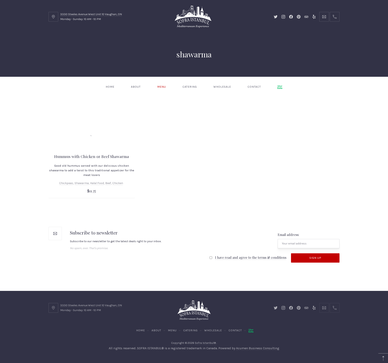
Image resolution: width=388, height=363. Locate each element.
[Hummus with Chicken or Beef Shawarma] (91, 133)
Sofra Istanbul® (205, 343)
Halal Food (97, 183)
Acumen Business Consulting (257, 348)
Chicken (117, 183)
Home (110, 86)
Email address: (288, 235)
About (136, 86)
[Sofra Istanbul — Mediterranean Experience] (193, 16)
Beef (108, 183)
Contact (254, 86)
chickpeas (66, 183)
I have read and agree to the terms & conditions (250, 257)
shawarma (82, 183)
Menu (161, 86)
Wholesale (222, 86)
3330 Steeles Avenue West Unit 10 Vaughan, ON (91, 14)
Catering (189, 86)
